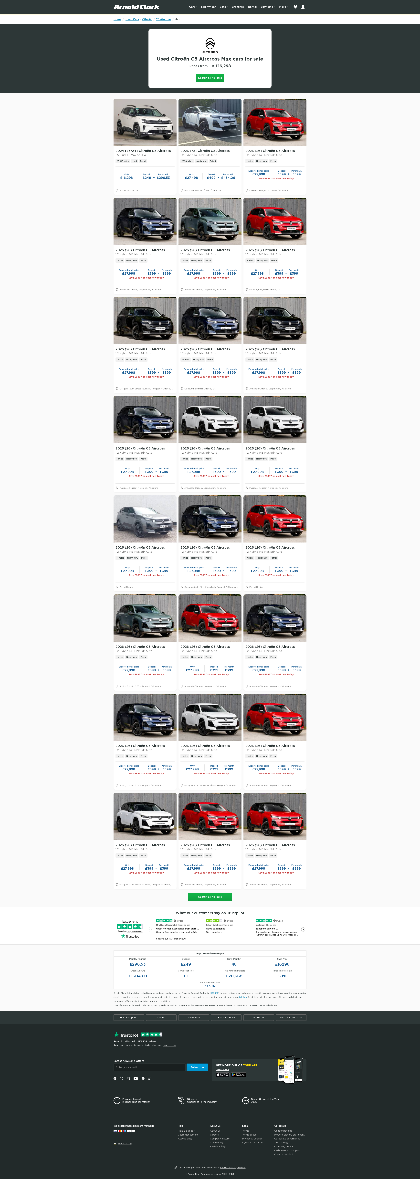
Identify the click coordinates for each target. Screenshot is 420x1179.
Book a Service (226, 1017)
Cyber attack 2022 (252, 1142)
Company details (283, 1146)
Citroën (147, 19)
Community (216, 1142)
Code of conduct (283, 1154)
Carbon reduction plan (287, 1150)
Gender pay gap (283, 1130)
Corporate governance (287, 1138)
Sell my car (208, 6)
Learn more (222, 1069)
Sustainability (218, 1146)
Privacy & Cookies (252, 1138)
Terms (245, 1130)
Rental (252, 6)
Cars (192, 6)
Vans (223, 6)
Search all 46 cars (210, 77)
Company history (220, 1138)
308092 (214, 993)
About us (215, 1130)
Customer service (188, 1134)
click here (242, 997)
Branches (238, 6)
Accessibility (185, 1138)
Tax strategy (281, 1142)
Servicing (267, 6)
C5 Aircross (163, 19)
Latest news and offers (129, 1061)
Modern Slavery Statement (289, 1134)
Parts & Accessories (291, 1017)
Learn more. (169, 1045)
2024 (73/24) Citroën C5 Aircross (143, 153)
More (282, 6)
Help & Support (129, 1017)
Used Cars (132, 19)
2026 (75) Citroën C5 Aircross (205, 153)
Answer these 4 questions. (233, 1167)
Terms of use (249, 1134)
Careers (161, 1017)
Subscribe (197, 1067)
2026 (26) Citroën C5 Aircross (270, 153)
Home (117, 19)
